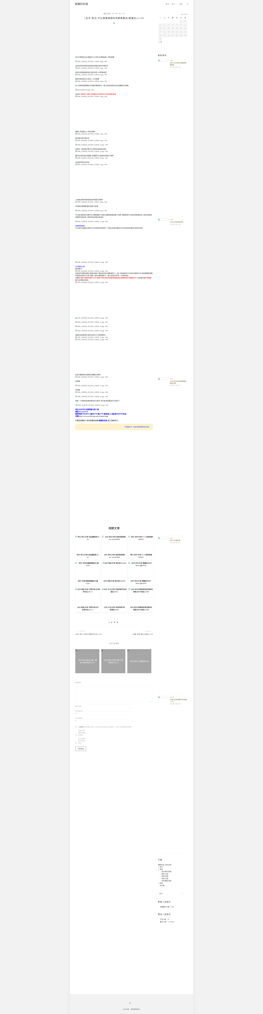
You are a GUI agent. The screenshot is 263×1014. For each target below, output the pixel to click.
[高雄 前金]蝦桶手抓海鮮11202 (178, 700)
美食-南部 (172, 697)
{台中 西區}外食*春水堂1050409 (114, 581)
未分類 (171, 60)
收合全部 (168, 865)
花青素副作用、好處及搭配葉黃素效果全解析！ (137, 427)
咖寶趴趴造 (81, 4)
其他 (161, 883)
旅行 (173, 4)
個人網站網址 (78, 719)
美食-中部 (107, 13)
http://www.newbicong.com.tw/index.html (93, 416)
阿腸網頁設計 (135, 1009)
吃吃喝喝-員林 (166, 881)
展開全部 (161, 865)
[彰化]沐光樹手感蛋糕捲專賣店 (178, 64)
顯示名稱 (78, 706)
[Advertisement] (114, 40)
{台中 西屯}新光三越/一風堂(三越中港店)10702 (87, 661)
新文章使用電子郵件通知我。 (81, 741)
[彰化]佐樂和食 (175, 540)
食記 (181, 4)
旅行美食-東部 (166, 871)
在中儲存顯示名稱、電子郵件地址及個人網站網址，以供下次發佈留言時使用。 (105, 727)
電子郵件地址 (78, 712)
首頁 (167, 4)
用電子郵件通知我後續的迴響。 (81, 733)
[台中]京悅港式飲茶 (176, 222)
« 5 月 (160, 42)
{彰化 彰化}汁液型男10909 (139, 661)
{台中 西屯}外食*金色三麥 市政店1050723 (113, 661)
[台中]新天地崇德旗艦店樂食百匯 (178, 382)
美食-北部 (165, 874)
